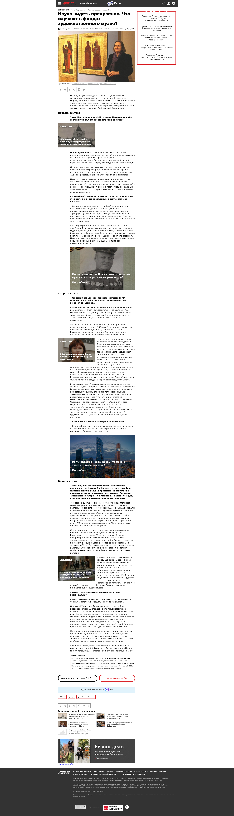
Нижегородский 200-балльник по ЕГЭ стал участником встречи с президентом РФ (156, 38)
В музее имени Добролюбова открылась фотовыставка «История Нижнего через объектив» (74, 733)
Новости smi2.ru (66, 764)
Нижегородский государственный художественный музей (94, 84)
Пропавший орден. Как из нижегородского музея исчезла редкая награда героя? (101, 276)
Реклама (110, 771)
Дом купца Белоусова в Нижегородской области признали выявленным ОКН (156, 57)
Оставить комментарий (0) (117, 678)
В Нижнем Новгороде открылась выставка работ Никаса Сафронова (119, 724)
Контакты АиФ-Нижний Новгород (103, 774)
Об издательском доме (82, 771)
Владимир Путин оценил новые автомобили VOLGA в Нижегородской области (156, 18)
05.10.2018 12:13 (63, 10)
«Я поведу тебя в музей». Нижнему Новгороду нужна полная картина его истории (81, 716)
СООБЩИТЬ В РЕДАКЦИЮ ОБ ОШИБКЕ (132, 774)
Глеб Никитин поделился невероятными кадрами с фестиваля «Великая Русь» (156, 47)
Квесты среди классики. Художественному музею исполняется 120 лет (78, 724)
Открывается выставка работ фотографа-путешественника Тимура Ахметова (118, 716)
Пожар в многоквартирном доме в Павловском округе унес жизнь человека (156, 28)
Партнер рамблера (94, 807)
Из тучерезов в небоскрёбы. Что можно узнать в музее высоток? (98, 463)
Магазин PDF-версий (124, 771)
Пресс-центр (99, 771)
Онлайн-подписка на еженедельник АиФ (150, 771)
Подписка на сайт (80, 774)
